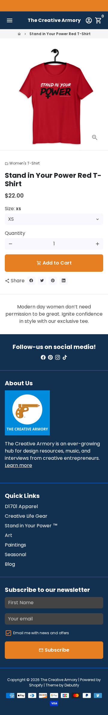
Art (8, 535)
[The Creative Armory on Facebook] (43, 357)
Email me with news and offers (41, 632)
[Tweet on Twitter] (42, 281)
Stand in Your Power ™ (31, 525)
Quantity (15, 233)
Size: (13, 208)
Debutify (71, 685)
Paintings (15, 544)
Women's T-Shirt (22, 163)
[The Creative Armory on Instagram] (57, 357)
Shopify (36, 685)
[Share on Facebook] (31, 281)
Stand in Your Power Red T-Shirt (60, 33)
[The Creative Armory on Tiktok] (64, 357)
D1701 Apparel (21, 506)
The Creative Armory (58, 679)
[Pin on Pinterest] (53, 281)
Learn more (18, 465)
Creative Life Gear (26, 516)
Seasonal (15, 554)
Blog (10, 564)
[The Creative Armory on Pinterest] (50, 357)
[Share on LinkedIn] (63, 281)
